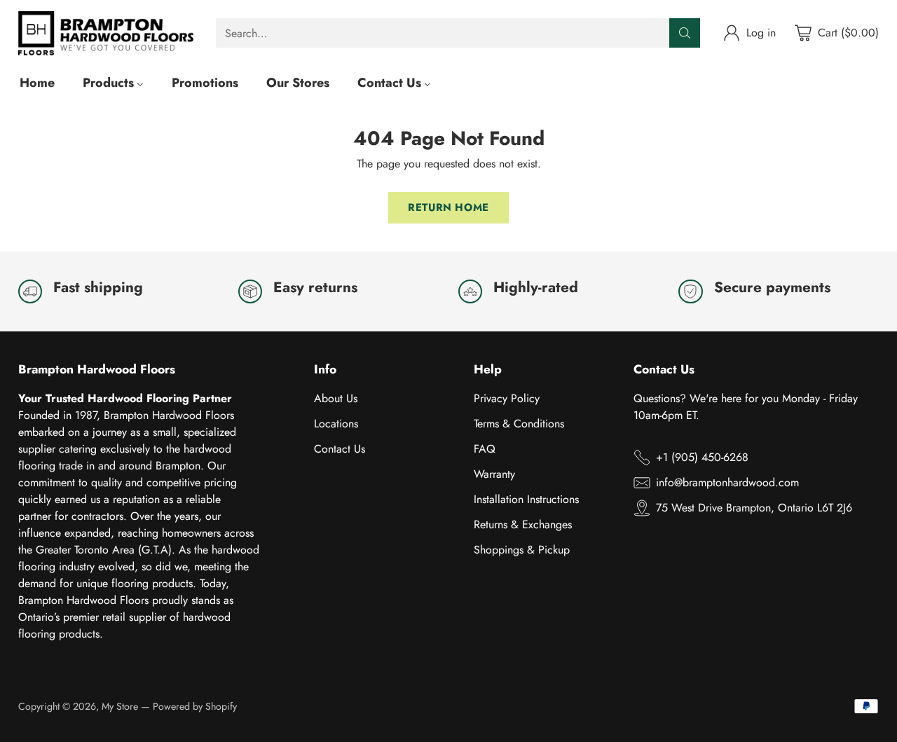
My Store (120, 706)
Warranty (494, 474)
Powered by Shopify (195, 706)
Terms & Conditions (519, 423)
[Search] (684, 33)
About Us (335, 398)
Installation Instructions (526, 499)
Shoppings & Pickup (522, 550)
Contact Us (339, 449)
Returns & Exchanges (523, 524)
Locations (336, 423)
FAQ (484, 449)
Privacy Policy (507, 398)
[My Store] (105, 33)
